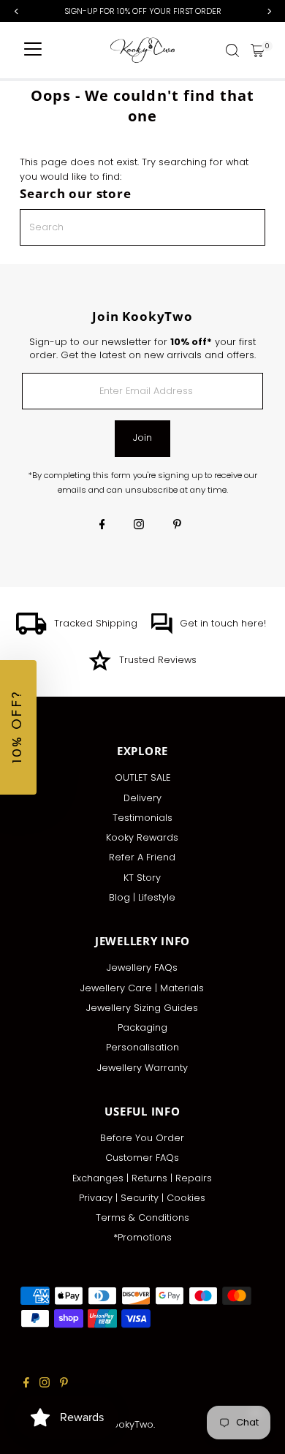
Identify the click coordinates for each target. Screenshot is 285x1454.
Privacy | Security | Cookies (142, 1198)
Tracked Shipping (95, 623)
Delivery (142, 798)
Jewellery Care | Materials (142, 988)
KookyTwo (130, 1424)
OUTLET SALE (142, 777)
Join (142, 437)
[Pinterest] (177, 525)
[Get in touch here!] (161, 631)
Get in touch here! (223, 623)
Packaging (142, 1027)
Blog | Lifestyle (142, 897)
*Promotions (142, 1237)
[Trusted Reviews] (99, 668)
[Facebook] (102, 525)
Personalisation (142, 1047)
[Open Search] (232, 50)
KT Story (142, 877)
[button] (18, 727)
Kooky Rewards (142, 837)
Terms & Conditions (142, 1217)
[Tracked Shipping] (31, 631)
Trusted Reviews (158, 660)
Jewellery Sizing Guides (142, 1007)
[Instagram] (139, 525)
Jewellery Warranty (142, 1067)
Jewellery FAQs (142, 967)
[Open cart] (257, 50)
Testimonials (142, 817)
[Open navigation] (33, 50)
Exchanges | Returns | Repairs (142, 1178)
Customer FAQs (142, 1157)
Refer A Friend (142, 857)
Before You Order (142, 1138)
